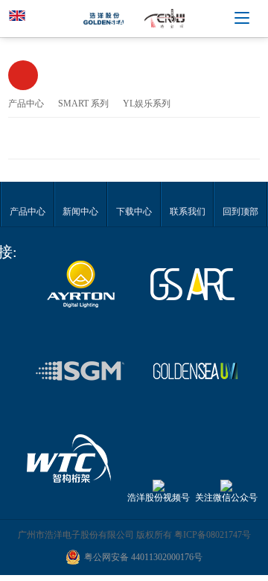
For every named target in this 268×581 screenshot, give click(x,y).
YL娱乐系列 (146, 103)
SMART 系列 (83, 103)
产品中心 (26, 103)
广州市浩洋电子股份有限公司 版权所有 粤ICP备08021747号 (134, 535)
